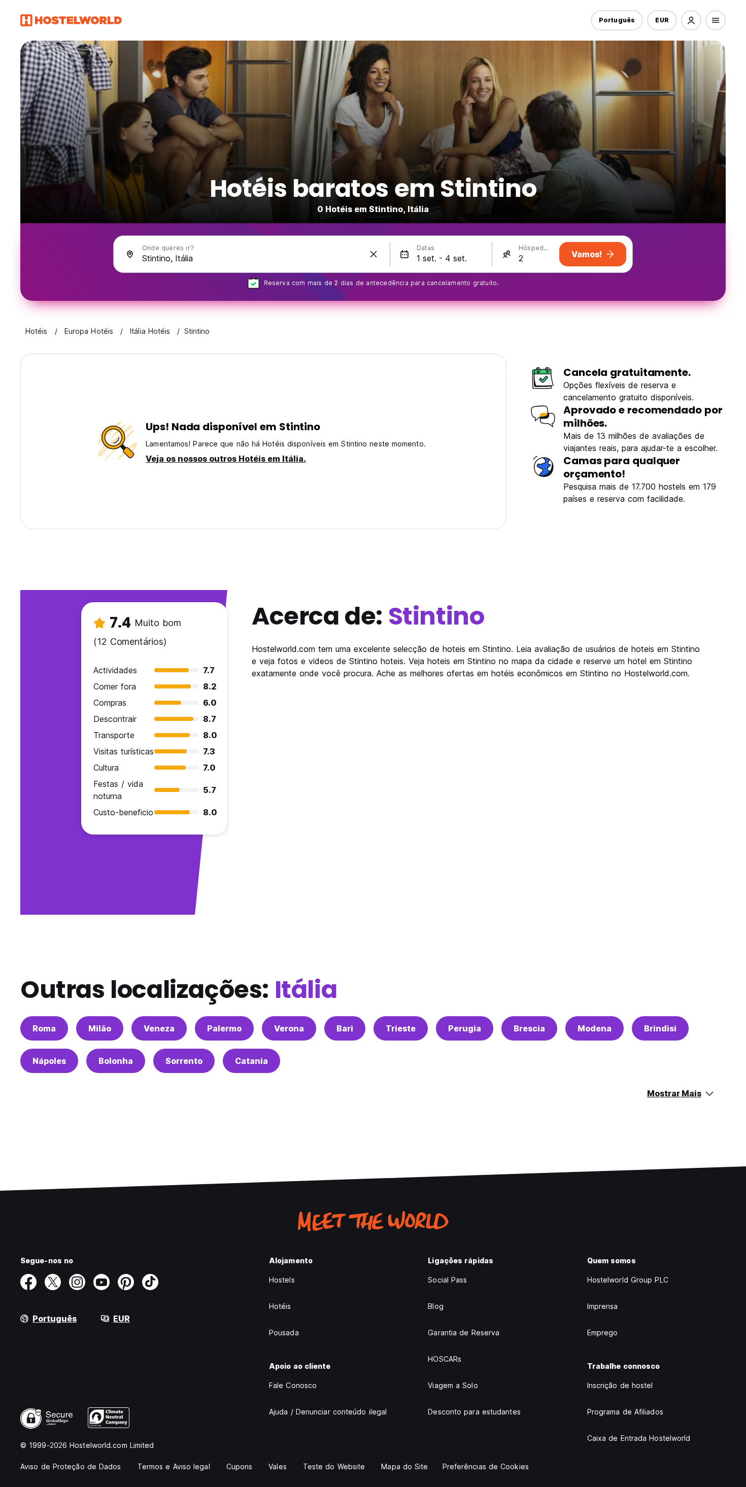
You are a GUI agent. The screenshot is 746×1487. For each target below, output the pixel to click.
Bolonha (115, 1061)
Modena (595, 1028)
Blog (435, 1306)
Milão (99, 1028)
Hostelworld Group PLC (627, 1279)
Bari (344, 1028)
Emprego (602, 1332)
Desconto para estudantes (474, 1411)
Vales (277, 1466)
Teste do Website (334, 1466)
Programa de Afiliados (625, 1411)
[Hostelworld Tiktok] (150, 1282)
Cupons (239, 1466)
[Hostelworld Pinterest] (126, 1282)
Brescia (529, 1028)
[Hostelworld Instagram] (77, 1282)
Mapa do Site (404, 1466)
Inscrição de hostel (620, 1385)
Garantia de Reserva (463, 1332)
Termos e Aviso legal (174, 1466)
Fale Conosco (293, 1385)
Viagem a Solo (453, 1385)
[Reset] (373, 254)
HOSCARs (444, 1359)
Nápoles (49, 1061)
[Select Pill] (691, 20)
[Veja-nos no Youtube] (101, 1282)
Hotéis (280, 1306)
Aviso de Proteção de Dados (70, 1466)
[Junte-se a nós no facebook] (28, 1282)
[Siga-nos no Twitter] (53, 1282)
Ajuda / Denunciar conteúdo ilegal (328, 1411)
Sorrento (183, 1061)
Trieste (401, 1028)
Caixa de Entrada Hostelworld (639, 1438)
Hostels (282, 1279)
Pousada (284, 1332)
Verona (289, 1028)
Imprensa (602, 1306)
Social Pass (447, 1279)
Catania (251, 1061)
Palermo (224, 1028)
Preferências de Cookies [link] (486, 1466)
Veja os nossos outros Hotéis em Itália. (226, 459)
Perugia (464, 1028)
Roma (44, 1028)
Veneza (159, 1028)
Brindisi (660, 1028)
